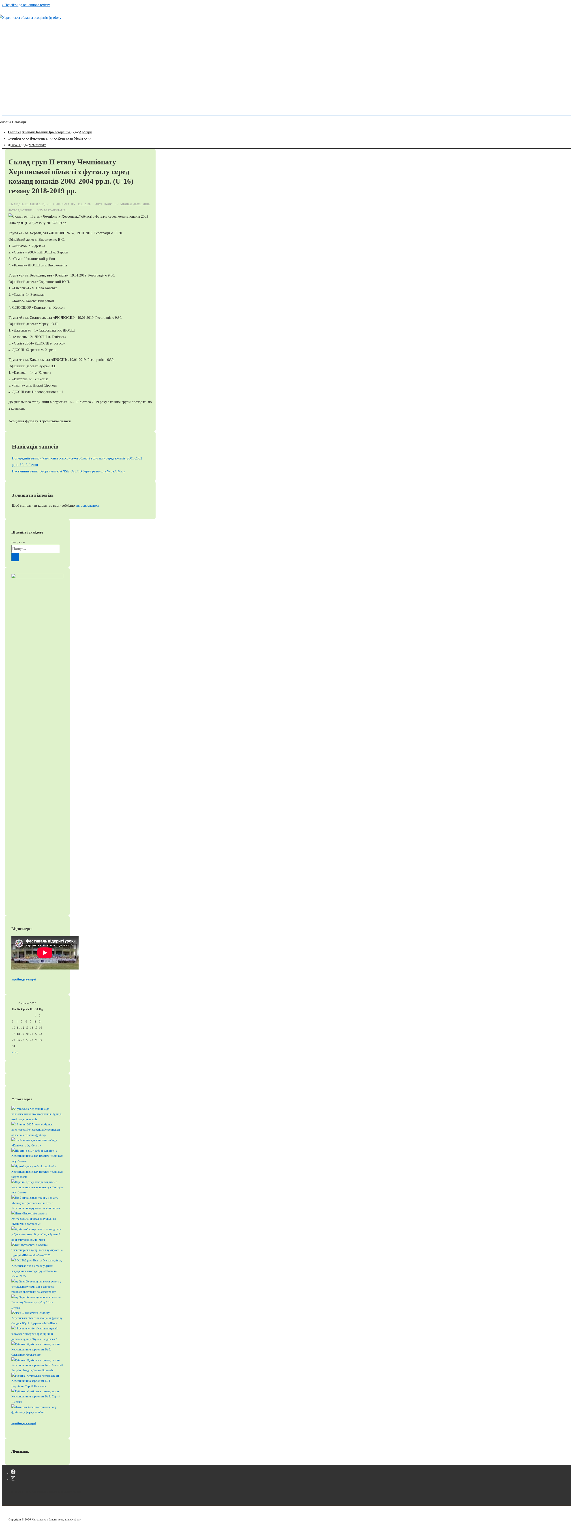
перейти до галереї (23, 979)
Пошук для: (18, 542)
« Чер (14, 1052)
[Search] (15, 557)
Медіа (78, 138)
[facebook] (13, 1473)
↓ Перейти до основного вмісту (26, 5)
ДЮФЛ (14, 145)
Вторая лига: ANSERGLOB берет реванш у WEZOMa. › (68, 471)
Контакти (65, 138)
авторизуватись (87, 505)
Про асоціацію (58, 132)
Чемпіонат (37, 145)
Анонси (28, 132)
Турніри (14, 138)
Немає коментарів (51, 210)
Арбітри (85, 132)
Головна (14, 132)
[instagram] (13, 1479)
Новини (40, 132)
